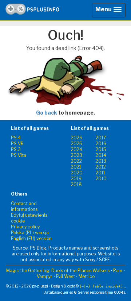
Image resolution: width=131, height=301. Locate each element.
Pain (117, 270)
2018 (76, 184)
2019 (76, 178)
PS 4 (16, 137)
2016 (101, 143)
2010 (101, 178)
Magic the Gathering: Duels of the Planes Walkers (58, 270)
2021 (76, 167)
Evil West (65, 276)
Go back (46, 112)
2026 (76, 137)
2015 (101, 149)
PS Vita (18, 155)
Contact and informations (24, 206)
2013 (101, 161)
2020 (77, 172)
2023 (76, 155)
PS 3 (16, 149)
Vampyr (44, 276)
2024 (76, 149)
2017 (101, 137)
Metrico (87, 276)
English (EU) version (31, 238)
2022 (76, 161)
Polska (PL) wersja (30, 232)
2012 (101, 167)
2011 (100, 172)
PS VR (17, 143)
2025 (76, 143)
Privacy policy (25, 226)
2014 (101, 155)
